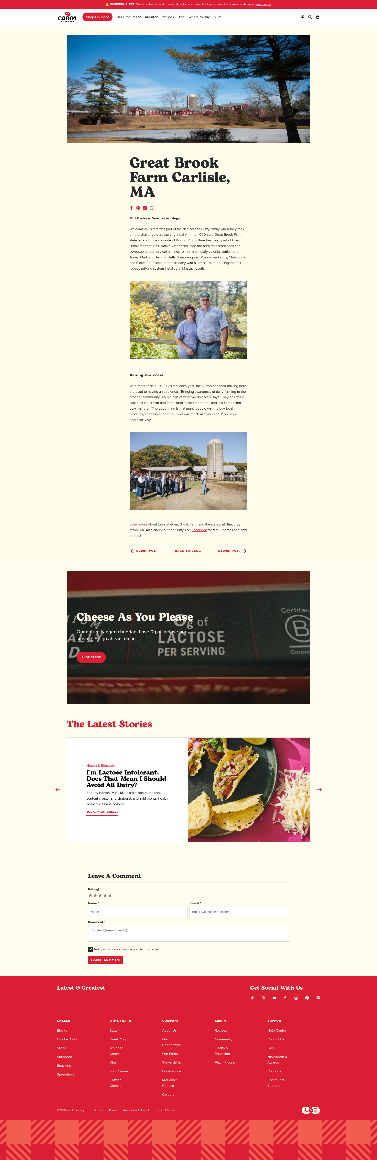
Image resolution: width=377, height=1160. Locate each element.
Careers (168, 1094)
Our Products (126, 17)
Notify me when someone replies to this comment (128, 949)
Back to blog (188, 551)
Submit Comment (106, 960)
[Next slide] (319, 790)
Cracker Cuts (67, 1039)
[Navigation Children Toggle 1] (107, 16)
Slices (61, 1048)
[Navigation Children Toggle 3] (156, 16)
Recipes (168, 17)
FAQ (270, 1048)
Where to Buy (199, 17)
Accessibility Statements (136, 1110)
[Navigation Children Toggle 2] (139, 16)
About (149, 17)
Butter (114, 1030)
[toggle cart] (317, 17)
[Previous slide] (58, 790)
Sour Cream (119, 1071)
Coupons (274, 1071)
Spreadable (65, 1074)
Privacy (113, 1110)
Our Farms (170, 1053)
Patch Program (226, 1062)
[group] (100, 895)
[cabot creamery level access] (311, 1110)
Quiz (217, 17)
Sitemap (98, 1110)
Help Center (276, 1030)
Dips (113, 1062)
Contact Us (275, 1039)
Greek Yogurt (120, 1039)
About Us (169, 1030)
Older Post (147, 551)
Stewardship (171, 1062)
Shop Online (95, 17)
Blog (181, 17)
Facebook (199, 530)
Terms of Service (165, 1110)
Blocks (62, 1030)
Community (223, 1039)
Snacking (64, 1065)
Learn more (263, 4)
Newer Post (229, 551)
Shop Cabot (91, 657)
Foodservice (171, 1071)
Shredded (64, 1056)
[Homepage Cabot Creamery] (68, 17)
